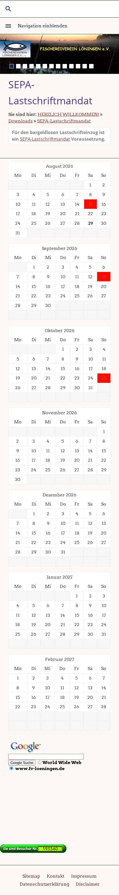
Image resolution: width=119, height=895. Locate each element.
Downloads (20, 121)
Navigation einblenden (43, 25)
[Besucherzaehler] (33, 851)
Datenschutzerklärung (44, 884)
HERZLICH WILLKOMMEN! (68, 114)
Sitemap (31, 876)
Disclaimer (88, 884)
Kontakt (55, 876)
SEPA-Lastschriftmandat (64, 121)
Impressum (84, 876)
